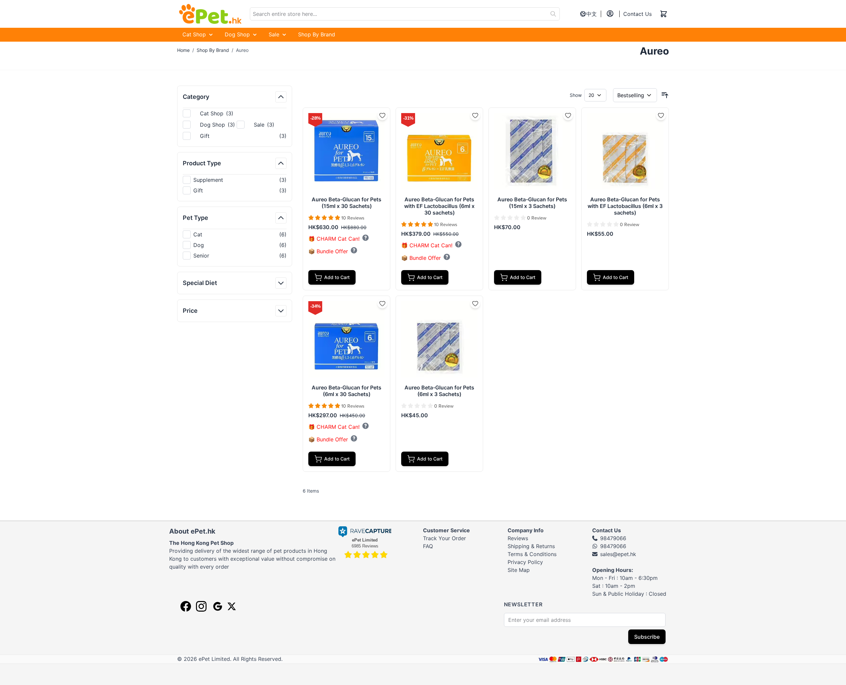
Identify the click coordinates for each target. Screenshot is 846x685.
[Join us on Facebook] (185, 606)
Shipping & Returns (531, 546)
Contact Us (637, 14)
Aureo (242, 50)
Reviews (518, 538)
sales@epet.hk (618, 554)
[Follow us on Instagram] (201, 606)
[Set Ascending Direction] (665, 95)
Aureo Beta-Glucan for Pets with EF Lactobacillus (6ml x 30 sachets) (439, 206)
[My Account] (610, 13)
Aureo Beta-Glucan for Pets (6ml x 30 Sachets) (346, 390)
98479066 (613, 538)
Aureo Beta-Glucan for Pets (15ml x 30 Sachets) (346, 202)
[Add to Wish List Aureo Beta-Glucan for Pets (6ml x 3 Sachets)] (475, 303)
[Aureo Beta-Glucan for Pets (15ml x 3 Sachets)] (532, 151)
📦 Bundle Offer (328, 251)
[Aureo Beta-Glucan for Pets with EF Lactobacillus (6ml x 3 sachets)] (625, 151)
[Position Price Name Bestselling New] (635, 95)
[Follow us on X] (231, 606)
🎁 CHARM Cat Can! (334, 239)
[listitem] (235, 180)
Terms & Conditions (532, 554)
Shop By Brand (213, 50)
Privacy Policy (525, 562)
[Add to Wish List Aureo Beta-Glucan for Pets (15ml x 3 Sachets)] (568, 115)
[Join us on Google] (217, 606)
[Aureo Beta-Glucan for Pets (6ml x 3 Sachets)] (439, 339)
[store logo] (210, 14)
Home (183, 50)
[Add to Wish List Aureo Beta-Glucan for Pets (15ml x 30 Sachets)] (382, 115)
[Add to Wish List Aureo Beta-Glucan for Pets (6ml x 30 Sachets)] (382, 303)
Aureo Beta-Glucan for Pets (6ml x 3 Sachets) (439, 390)
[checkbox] (235, 180)
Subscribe (647, 636)
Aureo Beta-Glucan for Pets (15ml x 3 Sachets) (532, 202)
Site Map (519, 570)
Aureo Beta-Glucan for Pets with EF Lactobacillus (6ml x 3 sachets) (625, 206)
